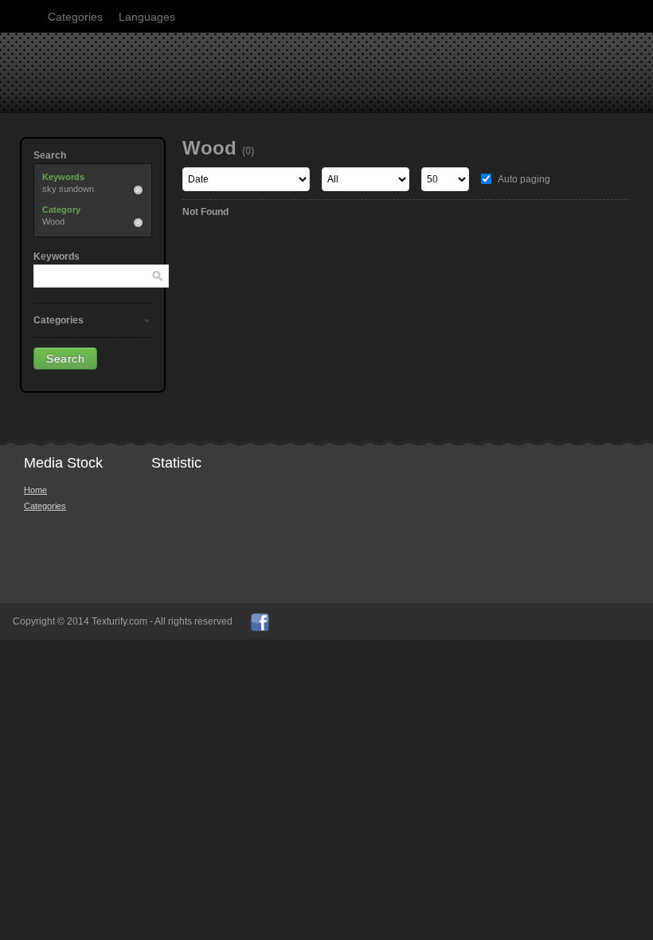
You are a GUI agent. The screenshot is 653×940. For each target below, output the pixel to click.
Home (35, 490)
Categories (75, 16)
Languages (147, 16)
